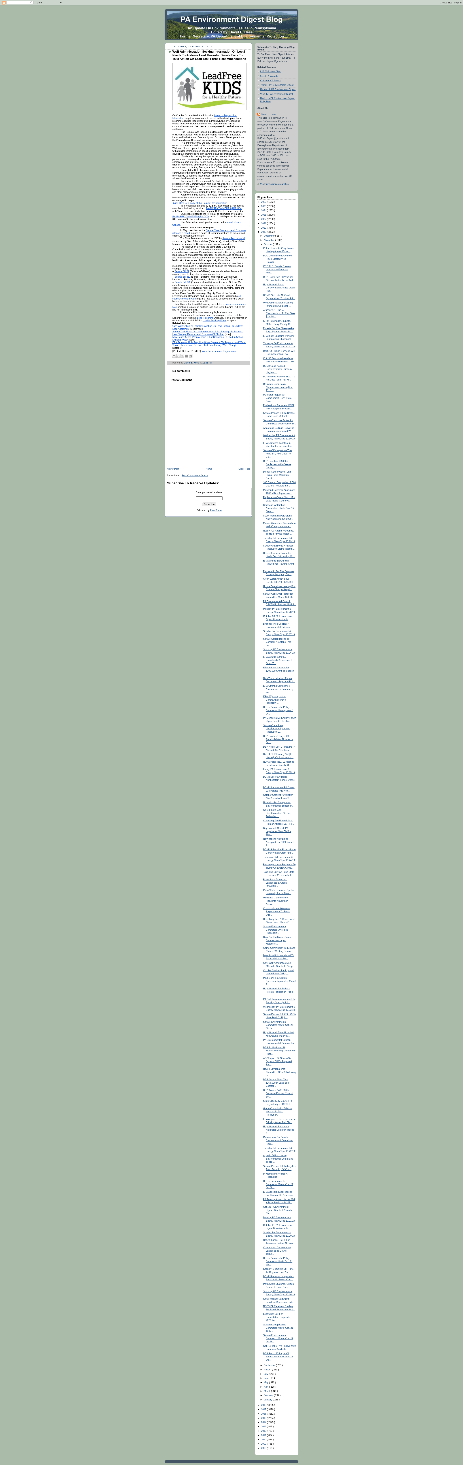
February (269, 1395)
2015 (264, 1418)
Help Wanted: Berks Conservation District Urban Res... (279, 287)
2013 (264, 1426)
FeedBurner (216, 510)
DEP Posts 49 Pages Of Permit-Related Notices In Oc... (278, 1356)
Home (209, 469)
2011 (264, 1435)
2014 (264, 1422)
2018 (264, 1405)
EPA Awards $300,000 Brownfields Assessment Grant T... (277, 660)
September (270, 1365)
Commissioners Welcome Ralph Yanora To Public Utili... (276, 911)
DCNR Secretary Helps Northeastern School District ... (279, 780)
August (268, 1369)
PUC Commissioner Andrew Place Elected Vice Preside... (277, 258)
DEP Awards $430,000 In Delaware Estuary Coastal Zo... (278, 1093)
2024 (264, 210)
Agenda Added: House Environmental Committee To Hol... (278, 1158)
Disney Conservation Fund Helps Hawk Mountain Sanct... (277, 475)
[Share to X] (182, 356)
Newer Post (173, 469)
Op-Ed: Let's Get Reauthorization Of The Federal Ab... (276, 813)
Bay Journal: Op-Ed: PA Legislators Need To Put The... (277, 831)
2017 (264, 1409)
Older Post (244, 469)
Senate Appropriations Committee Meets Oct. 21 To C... (278, 1327)
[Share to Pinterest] (190, 356)
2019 (264, 232)
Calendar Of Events (270, 80)
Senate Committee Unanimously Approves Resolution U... (276, 728)
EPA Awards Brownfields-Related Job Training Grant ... (278, 564)
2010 (264, 1439)
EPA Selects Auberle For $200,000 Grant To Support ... (278, 670)
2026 (264, 202)
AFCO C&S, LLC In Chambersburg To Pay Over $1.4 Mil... (279, 313)
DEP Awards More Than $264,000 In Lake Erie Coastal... (276, 1082)
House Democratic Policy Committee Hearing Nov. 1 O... (278, 710)
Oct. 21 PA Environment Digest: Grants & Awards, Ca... (277, 1210)
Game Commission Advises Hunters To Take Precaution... (277, 1111)
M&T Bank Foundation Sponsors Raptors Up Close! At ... (279, 981)
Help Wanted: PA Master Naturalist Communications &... (278, 1129)
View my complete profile (274, 184)
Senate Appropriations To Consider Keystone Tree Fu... (277, 642)
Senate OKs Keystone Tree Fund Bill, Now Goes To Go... (277, 453)
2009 (264, 1444)
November (269, 240)
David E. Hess (268, 114)
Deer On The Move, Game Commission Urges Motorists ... (277, 940)
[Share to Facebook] (186, 356)
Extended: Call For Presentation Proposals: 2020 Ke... (277, 1317)
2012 (264, 1431)
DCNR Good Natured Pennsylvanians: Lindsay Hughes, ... (277, 369)
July (266, 1374)
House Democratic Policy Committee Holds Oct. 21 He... (277, 1261)
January (268, 1399)
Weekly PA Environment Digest (276, 94)
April (266, 1387)
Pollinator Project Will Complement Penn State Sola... (277, 398)
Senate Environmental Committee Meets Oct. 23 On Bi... (278, 1025)
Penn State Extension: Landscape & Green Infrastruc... (275, 882)
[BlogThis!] (178, 356)
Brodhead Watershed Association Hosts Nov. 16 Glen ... (278, 508)
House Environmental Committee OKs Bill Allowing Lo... (279, 1072)
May (266, 1382)
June (267, 1378)
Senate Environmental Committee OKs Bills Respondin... (275, 929)
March (267, 1391)
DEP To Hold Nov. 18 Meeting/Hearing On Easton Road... (279, 1050)
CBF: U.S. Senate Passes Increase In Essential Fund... (277, 269)
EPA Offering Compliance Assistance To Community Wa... (278, 689)
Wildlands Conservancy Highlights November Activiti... (275, 900)
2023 (264, 215)
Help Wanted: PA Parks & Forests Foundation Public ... (278, 991)
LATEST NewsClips (270, 71)
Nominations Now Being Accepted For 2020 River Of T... (279, 842)
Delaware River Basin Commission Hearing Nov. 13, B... (278, 387)
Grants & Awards (269, 76)
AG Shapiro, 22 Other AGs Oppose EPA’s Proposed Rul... (277, 1061)
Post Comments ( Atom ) (195, 475)
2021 (264, 223)
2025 (264, 206)
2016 (264, 1414)
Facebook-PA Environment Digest (278, 89)
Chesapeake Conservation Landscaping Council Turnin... (277, 1250)
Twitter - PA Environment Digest (277, 85)
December (269, 236)
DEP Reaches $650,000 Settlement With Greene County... (277, 464)
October (268, 244)
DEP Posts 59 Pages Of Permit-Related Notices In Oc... (278, 739)
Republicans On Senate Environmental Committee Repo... (278, 1140)
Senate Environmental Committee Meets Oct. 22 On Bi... (278, 1338)
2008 (264, 1448)
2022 (264, 219)
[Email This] (174, 356)
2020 (264, 228)
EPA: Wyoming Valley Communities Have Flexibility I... (274, 699)
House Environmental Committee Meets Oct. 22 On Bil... (278, 1184)
